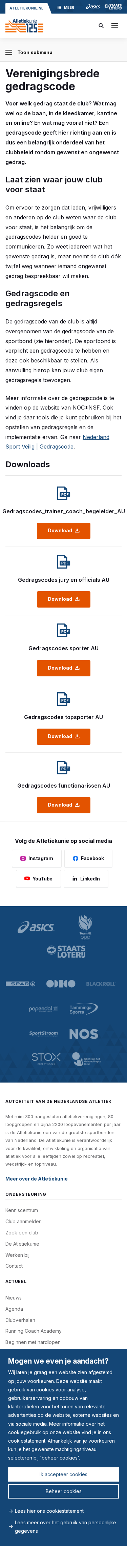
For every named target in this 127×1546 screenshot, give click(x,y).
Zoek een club (21, 1232)
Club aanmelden (23, 1221)
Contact (14, 1266)
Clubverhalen (20, 1320)
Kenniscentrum (21, 1210)
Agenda (14, 1309)
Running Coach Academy (33, 1331)
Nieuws (13, 1298)
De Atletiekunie (22, 1244)
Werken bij (17, 1255)
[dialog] (63, 1447)
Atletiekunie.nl (26, 8)
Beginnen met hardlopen (33, 1342)
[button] (115, 26)
